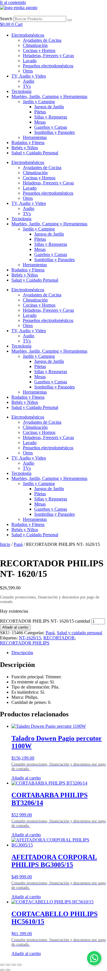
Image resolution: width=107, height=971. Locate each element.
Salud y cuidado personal (79, 632)
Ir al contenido (13, 2)
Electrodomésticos (27, 35)
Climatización (35, 45)
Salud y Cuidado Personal (34, 152)
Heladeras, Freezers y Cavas (48, 55)
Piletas (40, 111)
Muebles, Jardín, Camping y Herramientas (49, 96)
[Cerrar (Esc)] (19, 965)
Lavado (30, 60)
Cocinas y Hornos (39, 50)
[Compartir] (13, 965)
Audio (28, 81)
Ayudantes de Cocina (42, 40)
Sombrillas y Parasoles (54, 132)
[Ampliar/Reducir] (2, 965)
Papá (18, 544)
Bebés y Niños (24, 147)
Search (6, 18)
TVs (27, 86)
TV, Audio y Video (28, 76)
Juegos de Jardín (49, 106)
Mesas (40, 122)
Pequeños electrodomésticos (48, 65)
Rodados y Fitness (28, 142)
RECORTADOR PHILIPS (24, 643)
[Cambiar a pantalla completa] (8, 965)
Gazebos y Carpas (50, 127)
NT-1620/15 (30, 637)
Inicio (5, 544)
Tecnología (21, 91)
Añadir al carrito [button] (26, 777)
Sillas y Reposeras (50, 117)
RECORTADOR (59, 637)
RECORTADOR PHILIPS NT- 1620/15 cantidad (45, 621)
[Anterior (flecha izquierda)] (2, 970)
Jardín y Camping (39, 101)
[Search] (69, 20)
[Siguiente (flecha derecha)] (8, 970)
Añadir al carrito (15, 627)
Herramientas (35, 137)
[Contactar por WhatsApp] (94, 958)
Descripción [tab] (22, 652)
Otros (28, 70)
